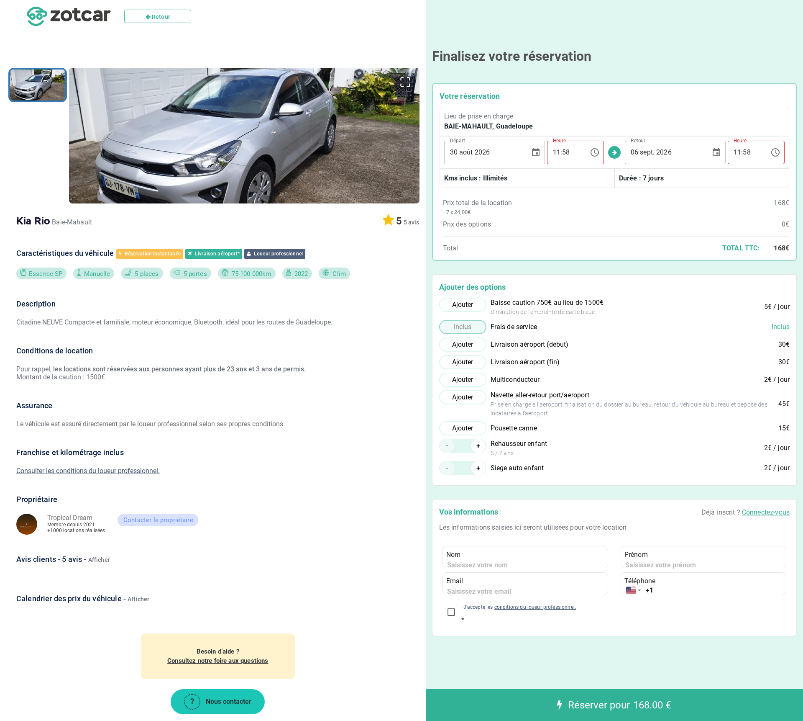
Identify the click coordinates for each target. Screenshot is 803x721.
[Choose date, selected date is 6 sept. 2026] (716, 152)
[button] (244, 135)
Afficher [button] (99, 559)
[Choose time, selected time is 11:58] (594, 152)
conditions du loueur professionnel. (535, 607)
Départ (457, 140)
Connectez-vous (766, 512)
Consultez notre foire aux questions (217, 660)
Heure (559, 140)
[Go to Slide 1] (37, 85)
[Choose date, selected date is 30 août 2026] (535, 152)
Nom (453, 555)
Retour (160, 16)
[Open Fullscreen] (405, 82)
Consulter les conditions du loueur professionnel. (88, 471)
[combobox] (633, 590)
